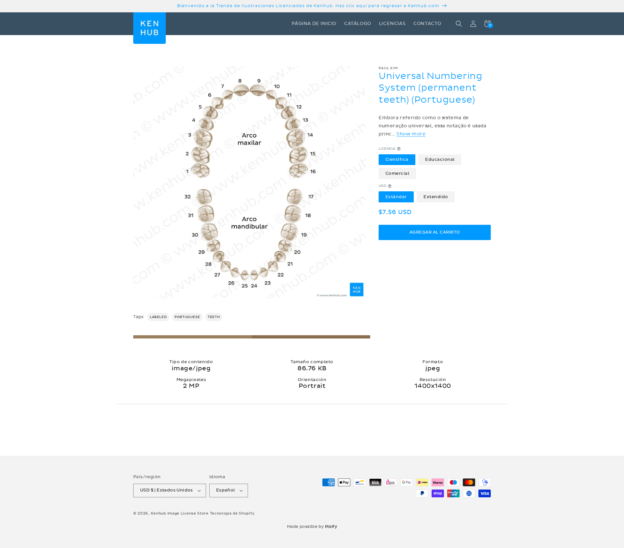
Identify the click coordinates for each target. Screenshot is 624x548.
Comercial (397, 173)
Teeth (214, 317)
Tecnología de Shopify (232, 513)
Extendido (435, 196)
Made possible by (312, 526)
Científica (397, 159)
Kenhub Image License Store (180, 513)
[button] (459, 24)
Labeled (158, 317)
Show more (410, 134)
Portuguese (187, 317)
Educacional (440, 159)
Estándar (396, 196)
